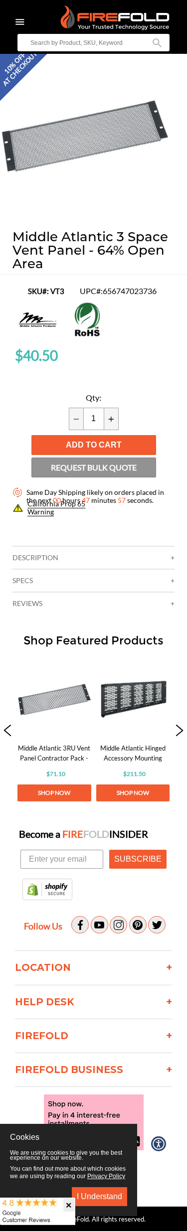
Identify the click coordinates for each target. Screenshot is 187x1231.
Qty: (93, 397)
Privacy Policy (106, 1176)
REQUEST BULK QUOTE (94, 467)
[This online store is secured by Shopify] (47, 890)
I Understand (99, 1196)
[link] (54, 731)
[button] (85, 215)
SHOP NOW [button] (54, 792)
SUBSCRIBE (138, 859)
